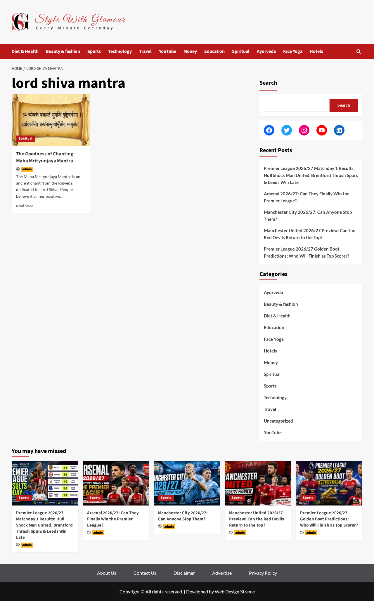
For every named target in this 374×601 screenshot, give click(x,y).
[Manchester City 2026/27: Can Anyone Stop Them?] (187, 483)
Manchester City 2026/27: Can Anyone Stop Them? (308, 215)
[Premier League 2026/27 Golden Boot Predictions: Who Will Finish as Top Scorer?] (329, 483)
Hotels (316, 51)
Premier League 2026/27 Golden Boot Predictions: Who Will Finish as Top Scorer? (306, 252)
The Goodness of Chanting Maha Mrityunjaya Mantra (44, 157)
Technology (120, 51)
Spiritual (241, 51)
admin (27, 169)
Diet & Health (25, 51)
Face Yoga (292, 51)
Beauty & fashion (63, 51)
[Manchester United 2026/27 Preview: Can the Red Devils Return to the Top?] (258, 483)
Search (268, 83)
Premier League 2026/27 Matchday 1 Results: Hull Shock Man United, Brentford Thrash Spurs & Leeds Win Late (311, 175)
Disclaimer (184, 573)
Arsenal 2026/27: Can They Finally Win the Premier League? (306, 197)
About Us (106, 573)
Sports (94, 51)
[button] (358, 51)
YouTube (167, 51)
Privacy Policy (263, 573)
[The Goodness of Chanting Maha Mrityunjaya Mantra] (51, 120)
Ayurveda (266, 51)
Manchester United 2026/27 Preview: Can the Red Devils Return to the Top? (309, 234)
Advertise (222, 573)
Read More (24, 206)
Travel (145, 51)
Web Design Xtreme (235, 591)
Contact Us (145, 573)
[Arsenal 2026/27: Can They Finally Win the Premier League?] (116, 483)
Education (214, 51)
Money (190, 51)
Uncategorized (278, 420)
